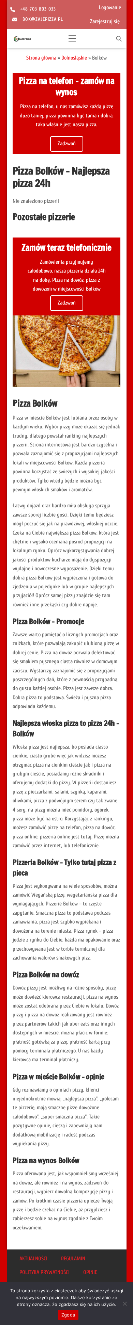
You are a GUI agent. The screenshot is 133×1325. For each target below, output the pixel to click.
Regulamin (73, 1259)
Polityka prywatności (44, 1272)
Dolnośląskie (74, 58)
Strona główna (41, 58)
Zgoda (68, 1315)
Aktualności (33, 1259)
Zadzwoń (67, 144)
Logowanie (110, 7)
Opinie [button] (90, 1272)
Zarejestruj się (105, 21)
